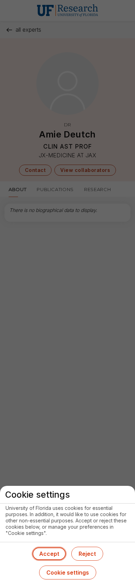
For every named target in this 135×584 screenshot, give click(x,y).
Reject (87, 553)
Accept (49, 553)
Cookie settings (67, 572)
